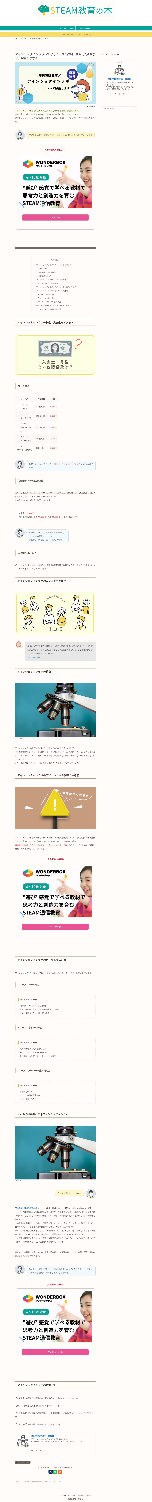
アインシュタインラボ (23, 1462)
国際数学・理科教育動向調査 (27, 1208)
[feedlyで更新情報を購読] (36, 1450)
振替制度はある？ (45, 276)
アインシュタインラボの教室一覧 (48, 309)
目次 (52, 260)
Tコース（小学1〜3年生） (48, 298)
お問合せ (88, 1495)
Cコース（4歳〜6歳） (46, 294)
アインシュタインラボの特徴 (47, 283)
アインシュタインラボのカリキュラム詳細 (52, 291)
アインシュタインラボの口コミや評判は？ (52, 280)
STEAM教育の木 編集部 (42, 1436)
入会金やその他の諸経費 (47, 272)
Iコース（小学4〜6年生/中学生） (50, 302)
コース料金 (42, 268)
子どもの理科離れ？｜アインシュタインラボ (52, 305)
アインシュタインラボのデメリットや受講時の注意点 (56, 287)
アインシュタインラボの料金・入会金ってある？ (54, 265)
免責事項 (80, 1495)
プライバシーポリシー (68, 1495)
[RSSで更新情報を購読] (40, 1450)
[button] (135, 108)
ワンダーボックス (55, 217)
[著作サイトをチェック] (32, 1450)
